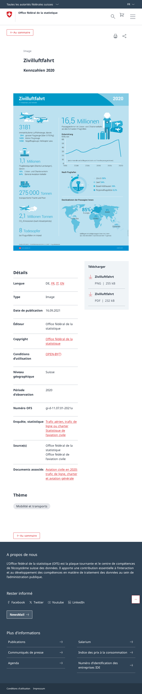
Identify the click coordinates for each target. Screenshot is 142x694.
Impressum (39, 688)
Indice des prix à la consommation (102, 652)
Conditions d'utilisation (18, 688)
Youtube (58, 602)
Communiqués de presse (25, 652)
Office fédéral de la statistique (38, 12)
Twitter (38, 602)
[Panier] (121, 15)
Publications (16, 642)
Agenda (13, 663)
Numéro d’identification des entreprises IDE (98, 665)
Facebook (18, 602)
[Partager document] (124, 36)
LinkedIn (78, 602)
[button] (136, 599)
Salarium (84, 642)
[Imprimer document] (115, 36)
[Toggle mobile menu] (132, 17)
